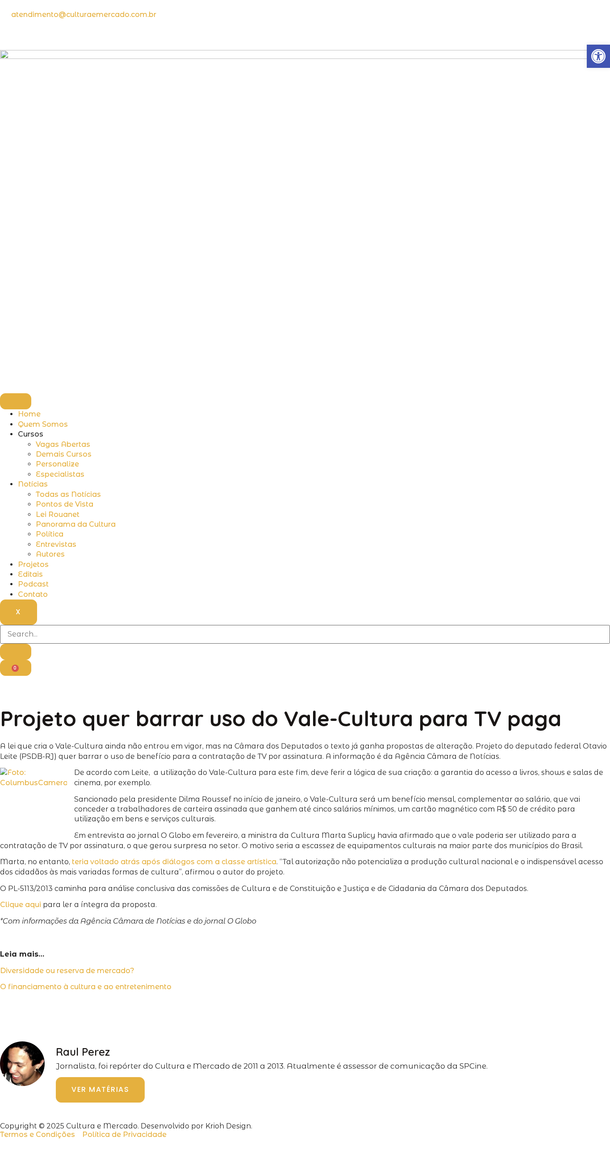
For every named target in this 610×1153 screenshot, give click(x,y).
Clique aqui (20, 904)
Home (29, 414)
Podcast (33, 584)
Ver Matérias (100, 1089)
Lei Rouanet (57, 514)
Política (49, 534)
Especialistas (60, 474)
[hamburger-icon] (15, 401)
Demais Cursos (64, 454)
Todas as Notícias (68, 494)
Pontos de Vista (64, 504)
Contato (33, 594)
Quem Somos (43, 424)
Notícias (33, 484)
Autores (50, 554)
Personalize (57, 464)
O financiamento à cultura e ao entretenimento (85, 986)
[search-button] (15, 652)
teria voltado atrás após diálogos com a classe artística (174, 861)
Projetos (33, 564)
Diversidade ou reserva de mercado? (67, 970)
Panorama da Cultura (76, 524)
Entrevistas (56, 544)
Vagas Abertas (63, 444)
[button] (598, 56)
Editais (30, 574)
